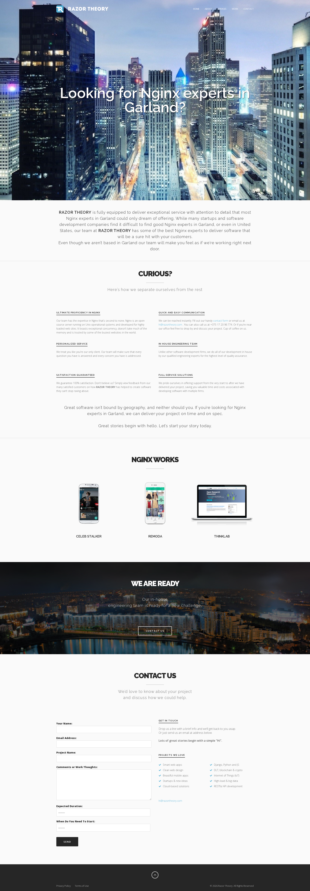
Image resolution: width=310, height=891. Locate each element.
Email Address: (66, 738)
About (208, 8)
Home (196, 8)
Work (235, 8)
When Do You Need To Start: (75, 821)
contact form (220, 320)
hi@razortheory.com (171, 324)
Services (221, 8)
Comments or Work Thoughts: (76, 767)
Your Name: (64, 723)
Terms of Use (82, 885)
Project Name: (66, 752)
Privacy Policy (63, 885)
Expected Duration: (69, 806)
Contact (248, 8)
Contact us (155, 630)
